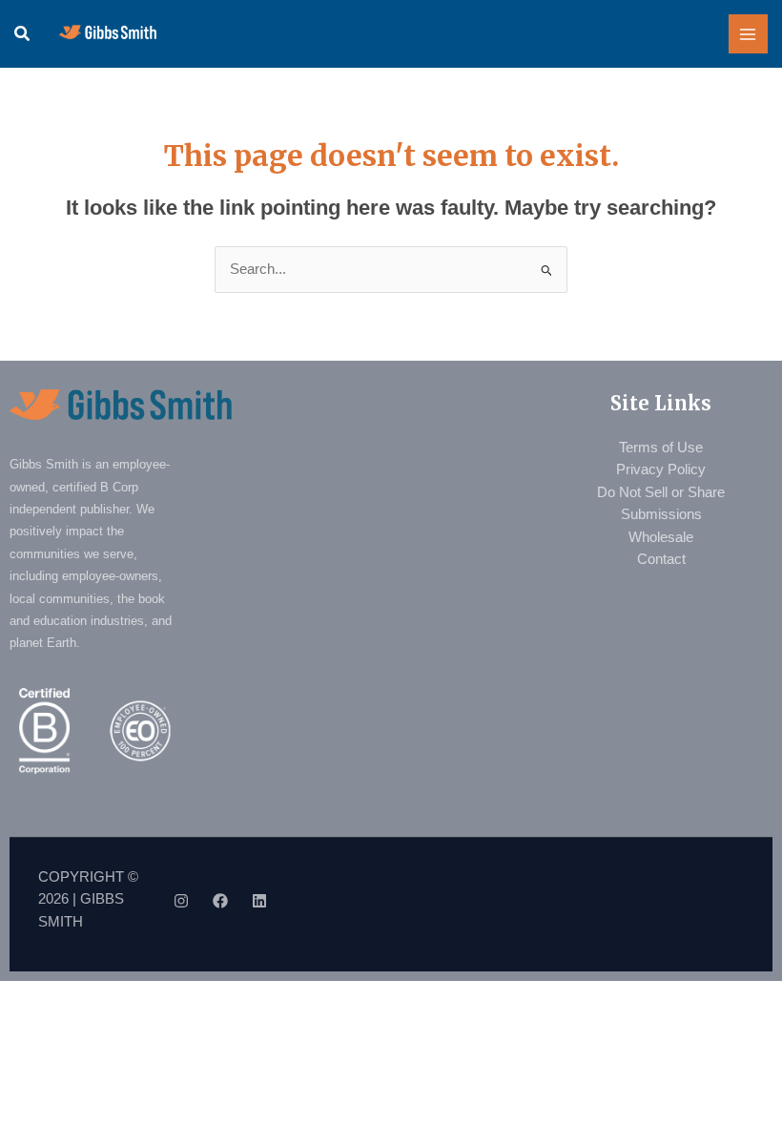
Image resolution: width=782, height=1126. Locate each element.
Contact (661, 559)
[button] (22, 34)
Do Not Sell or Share (661, 492)
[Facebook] (220, 900)
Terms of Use (661, 447)
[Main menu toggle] (749, 34)
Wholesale (660, 537)
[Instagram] (181, 900)
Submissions (661, 514)
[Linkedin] (259, 900)
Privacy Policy (661, 469)
